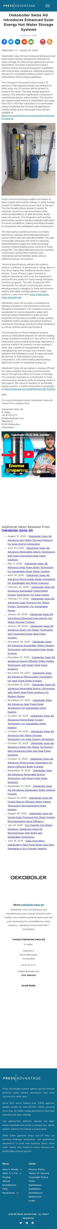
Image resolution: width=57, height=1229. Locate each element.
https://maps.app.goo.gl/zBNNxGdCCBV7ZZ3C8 (29, 389)
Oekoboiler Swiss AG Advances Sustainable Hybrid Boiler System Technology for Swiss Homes (31, 591)
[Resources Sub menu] (17, 1193)
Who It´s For (10, 1173)
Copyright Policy (38, 1177)
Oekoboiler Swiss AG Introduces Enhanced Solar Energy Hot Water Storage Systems (30, 618)
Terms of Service (39, 1173)
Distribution (9, 1185)
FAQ (4, 1189)
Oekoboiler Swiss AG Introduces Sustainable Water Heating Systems (31, 790)
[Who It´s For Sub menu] (20, 1173)
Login (32, 1201)
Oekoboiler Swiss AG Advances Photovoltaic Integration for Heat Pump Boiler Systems (30, 677)
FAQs (32, 1181)
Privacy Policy (37, 1170)
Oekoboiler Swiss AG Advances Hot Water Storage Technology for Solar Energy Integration (31, 735)
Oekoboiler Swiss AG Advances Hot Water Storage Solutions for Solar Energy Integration (30, 540)
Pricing (6, 1177)
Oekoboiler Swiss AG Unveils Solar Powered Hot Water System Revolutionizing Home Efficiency (31, 817)
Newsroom (35, 1197)
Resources (8, 1193)
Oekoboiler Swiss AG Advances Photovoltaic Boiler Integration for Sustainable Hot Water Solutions (31, 579)
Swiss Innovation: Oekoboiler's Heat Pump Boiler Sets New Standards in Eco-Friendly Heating (31, 845)
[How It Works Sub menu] (21, 1169)
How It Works (10, 1170)
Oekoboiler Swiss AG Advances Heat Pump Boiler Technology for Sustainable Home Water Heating (31, 568)
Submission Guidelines (35, 1187)
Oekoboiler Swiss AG (17, 530)
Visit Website (28, 975)
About (6, 1181)
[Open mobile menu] (47, 6)
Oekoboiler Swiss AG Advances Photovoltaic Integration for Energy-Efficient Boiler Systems (30, 763)
